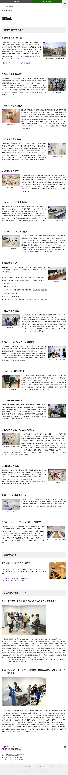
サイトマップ (57, 767)
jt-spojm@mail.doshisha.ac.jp (17, 759)
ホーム (3, 10)
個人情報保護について (29, 767)
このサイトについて (14, 767)
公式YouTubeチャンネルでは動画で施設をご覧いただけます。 (21, 63)
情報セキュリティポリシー (45, 767)
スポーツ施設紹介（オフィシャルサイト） (15, 581)
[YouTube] (65, 746)
